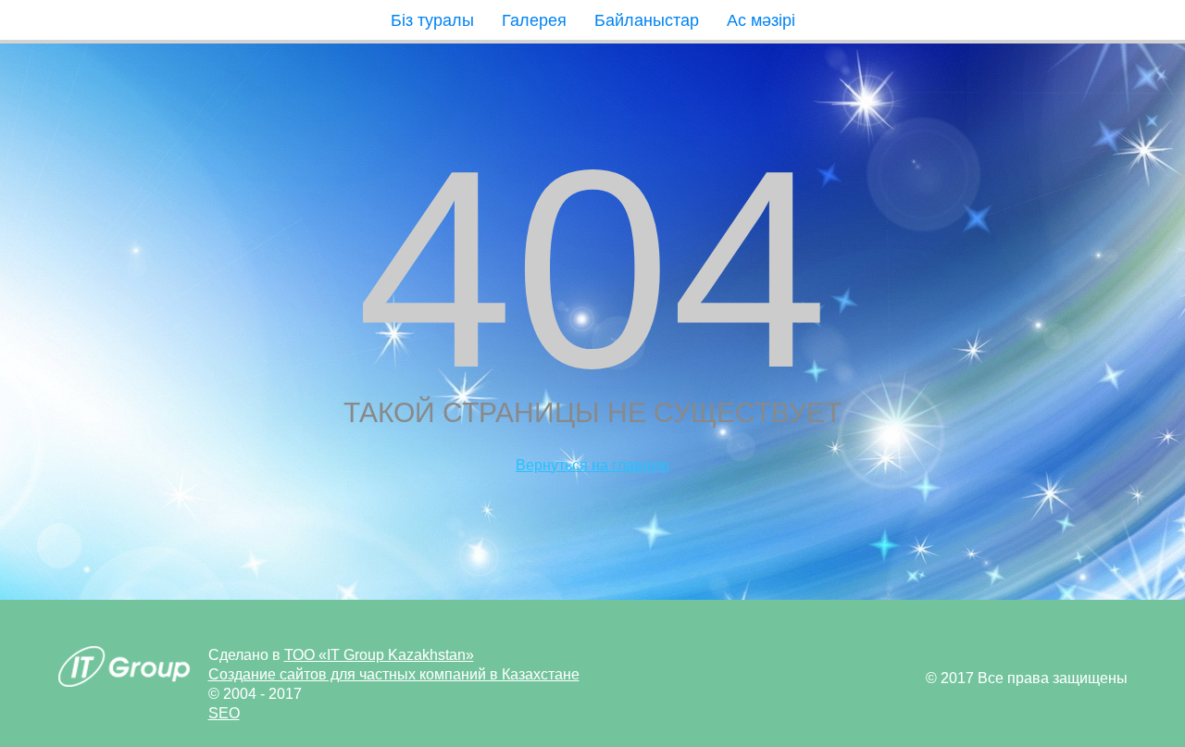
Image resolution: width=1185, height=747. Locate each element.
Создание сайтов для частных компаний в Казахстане (394, 674)
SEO (224, 713)
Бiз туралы (432, 20)
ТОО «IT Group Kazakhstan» (379, 655)
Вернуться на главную (592, 465)
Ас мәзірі (761, 20)
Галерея (534, 20)
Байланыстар (646, 20)
